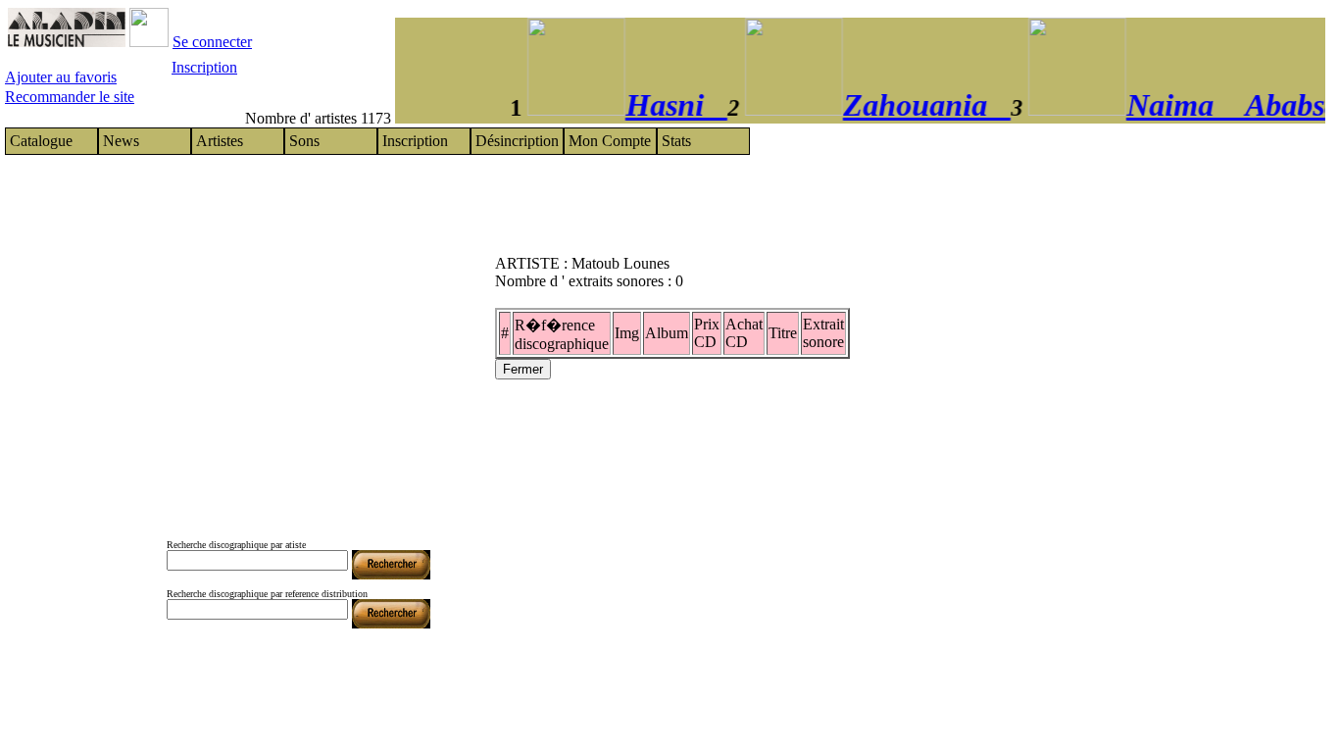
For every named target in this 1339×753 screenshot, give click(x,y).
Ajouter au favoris (61, 77)
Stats (676, 140)
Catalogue (41, 140)
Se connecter (212, 41)
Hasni (667, 105)
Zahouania (917, 105)
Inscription (204, 67)
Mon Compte (610, 140)
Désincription (517, 140)
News (121, 140)
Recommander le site (69, 96)
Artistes (219, 140)
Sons (304, 140)
